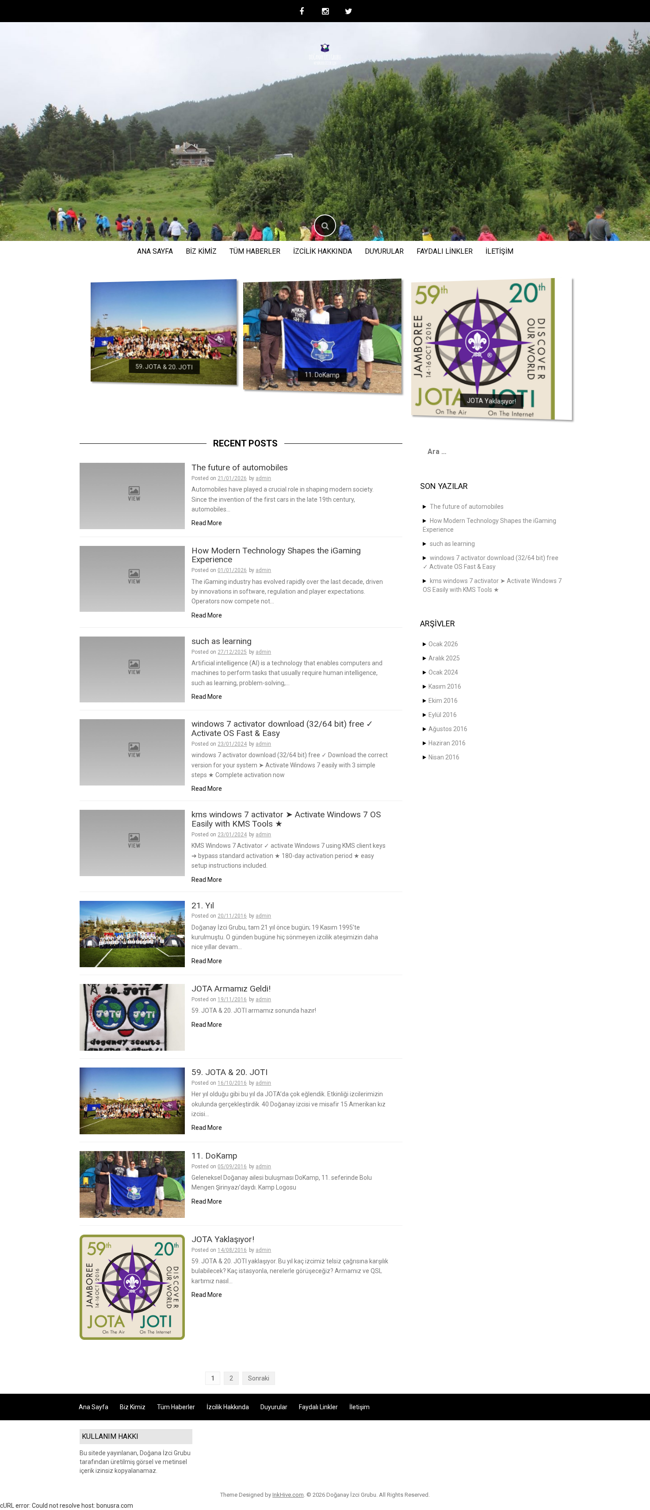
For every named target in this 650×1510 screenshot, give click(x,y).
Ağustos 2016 (447, 728)
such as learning (221, 641)
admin (263, 478)
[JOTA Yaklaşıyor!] (479, 348)
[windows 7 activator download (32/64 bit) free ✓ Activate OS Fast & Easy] (132, 751)
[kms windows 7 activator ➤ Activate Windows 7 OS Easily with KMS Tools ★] (132, 842)
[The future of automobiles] (132, 495)
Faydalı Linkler (445, 251)
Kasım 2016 (444, 686)
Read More (206, 522)
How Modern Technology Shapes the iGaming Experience (276, 555)
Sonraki (258, 1378)
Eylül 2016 (442, 714)
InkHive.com (288, 1494)
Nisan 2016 (443, 757)
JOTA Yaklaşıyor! (491, 401)
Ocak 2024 (443, 672)
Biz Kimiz (201, 251)
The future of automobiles (239, 467)
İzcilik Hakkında (322, 251)
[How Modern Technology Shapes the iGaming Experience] (132, 578)
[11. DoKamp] (322, 335)
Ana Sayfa (155, 251)
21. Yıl (202, 905)
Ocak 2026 (443, 644)
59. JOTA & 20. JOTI (163, 366)
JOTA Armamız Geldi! (231, 989)
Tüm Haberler (254, 251)
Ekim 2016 (443, 700)
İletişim (499, 251)
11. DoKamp (322, 375)
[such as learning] (132, 668)
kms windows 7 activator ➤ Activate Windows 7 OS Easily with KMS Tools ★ (286, 819)
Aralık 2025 (444, 658)
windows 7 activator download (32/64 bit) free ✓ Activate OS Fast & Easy (282, 728)
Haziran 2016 (447, 743)
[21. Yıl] (132, 933)
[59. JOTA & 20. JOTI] (164, 331)
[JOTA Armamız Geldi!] (132, 1016)
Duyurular (384, 251)
